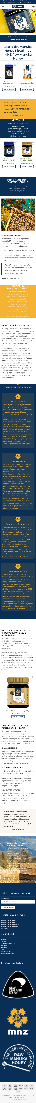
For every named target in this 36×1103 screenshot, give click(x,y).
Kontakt (3, 939)
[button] (2, 6)
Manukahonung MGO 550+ (9, 926)
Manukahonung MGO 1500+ (10, 920)
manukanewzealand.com (18, 39)
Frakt (2, 949)
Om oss (3, 941)
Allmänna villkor (6, 951)
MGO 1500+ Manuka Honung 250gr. (27, 159)
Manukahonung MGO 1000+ (10, 924)
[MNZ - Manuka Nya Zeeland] (18, 6)
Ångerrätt (4, 945)
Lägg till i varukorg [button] (9, 89)
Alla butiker (4, 928)
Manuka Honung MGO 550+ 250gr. (9, 159)
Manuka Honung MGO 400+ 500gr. (9, 82)
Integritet (4, 947)
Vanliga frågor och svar (8, 943)
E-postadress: (5, 898)
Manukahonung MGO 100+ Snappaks (27, 82)
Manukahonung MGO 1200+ (10, 922)
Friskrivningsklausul (7, 953)
